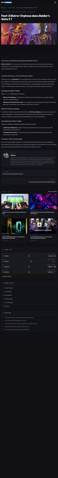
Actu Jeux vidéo (11, 7)
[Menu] (55, 2)
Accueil (4, 7)
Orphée (8, 94)
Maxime (13, 155)
